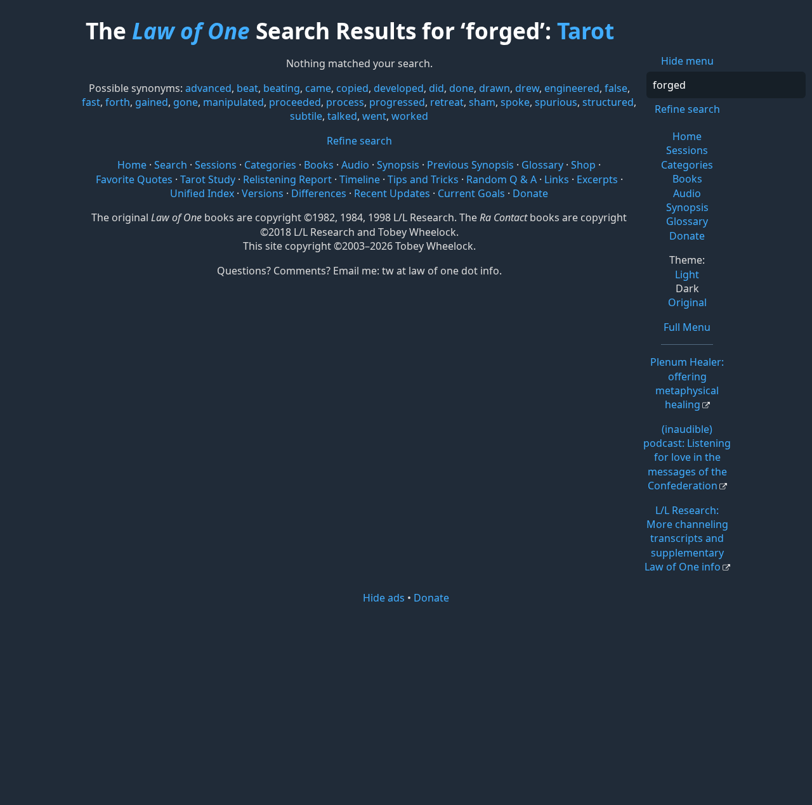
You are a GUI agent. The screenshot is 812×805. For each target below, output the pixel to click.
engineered (571, 88)
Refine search (687, 109)
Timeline (359, 179)
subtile (306, 116)
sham (482, 102)
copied (352, 88)
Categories (687, 165)
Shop (583, 165)
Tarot (585, 30)
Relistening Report (287, 179)
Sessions (687, 150)
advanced (208, 88)
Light (687, 274)
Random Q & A (501, 179)
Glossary (687, 221)
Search (170, 165)
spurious (556, 102)
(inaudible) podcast (687, 457)
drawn (494, 88)
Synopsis (687, 207)
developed (399, 88)
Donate (687, 236)
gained (151, 102)
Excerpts (597, 179)
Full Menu (687, 327)
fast (91, 102)
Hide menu (687, 61)
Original (687, 302)
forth (117, 102)
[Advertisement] (406, 703)
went (374, 116)
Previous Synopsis (470, 165)
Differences (318, 193)
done (461, 88)
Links (556, 179)
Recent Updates (392, 193)
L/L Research (686, 538)
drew (527, 88)
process (345, 102)
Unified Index (202, 193)
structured (608, 102)
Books (687, 179)
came (318, 88)
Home (687, 136)
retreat (447, 102)
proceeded (295, 102)
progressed (397, 102)
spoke (515, 102)
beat (247, 88)
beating (281, 88)
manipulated (233, 102)
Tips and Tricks (423, 179)
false (616, 88)
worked (409, 116)
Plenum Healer (687, 383)
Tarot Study (207, 179)
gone (185, 102)
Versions (263, 193)
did (436, 88)
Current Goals (471, 193)
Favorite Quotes (134, 179)
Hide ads (384, 598)
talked (342, 116)
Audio (687, 193)
